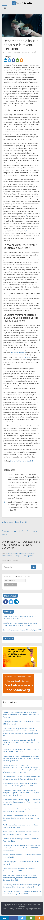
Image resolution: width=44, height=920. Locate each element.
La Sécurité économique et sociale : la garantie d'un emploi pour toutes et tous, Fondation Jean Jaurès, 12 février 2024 (21, 714)
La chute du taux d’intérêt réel (16, 522)
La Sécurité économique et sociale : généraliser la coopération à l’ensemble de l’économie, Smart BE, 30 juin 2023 (21, 742)
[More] (21, 60)
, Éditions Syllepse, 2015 (22, 630)
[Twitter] (9, 60)
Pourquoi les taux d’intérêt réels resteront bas (20, 532)
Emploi (17, 52)
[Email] (17, 60)
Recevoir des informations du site (17, 577)
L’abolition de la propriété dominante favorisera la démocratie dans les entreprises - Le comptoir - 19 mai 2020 (21, 818)
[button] (26, 216)
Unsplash (30, 461)
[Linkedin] (5, 60)
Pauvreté (22, 52)
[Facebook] (13, 60)
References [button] (9, 469)
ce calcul (27, 357)
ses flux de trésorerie (18, 352)
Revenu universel (31, 52)
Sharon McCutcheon (17, 461)
